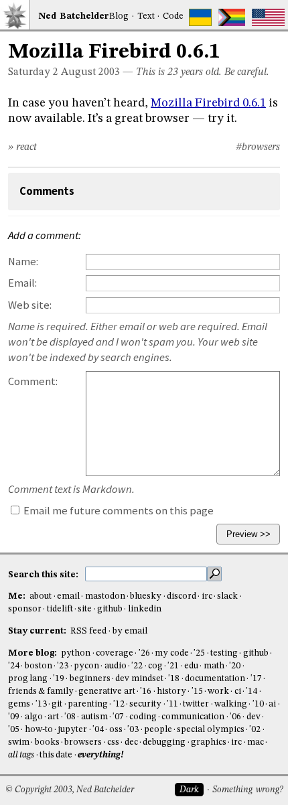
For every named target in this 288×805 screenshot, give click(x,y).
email (68, 596)
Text (146, 16)
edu (191, 666)
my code (171, 653)
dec (131, 742)
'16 (145, 691)
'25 (199, 653)
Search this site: (44, 574)
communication (192, 717)
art (53, 717)
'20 (234, 666)
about (40, 596)
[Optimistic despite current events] (268, 17)
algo (34, 717)
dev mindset (139, 678)
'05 (13, 729)
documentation (215, 678)
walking (230, 704)
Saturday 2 (33, 72)
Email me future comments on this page (117, 511)
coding (143, 717)
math (214, 666)
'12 (119, 704)
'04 (98, 729)
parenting (88, 704)
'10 (258, 704)
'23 (62, 666)
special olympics (210, 729)
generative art (106, 691)
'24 (13, 666)
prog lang (28, 678)
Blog (119, 16)
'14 (251, 691)
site (85, 609)
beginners (90, 678)
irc (207, 596)
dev (253, 717)
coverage (114, 653)
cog (155, 666)
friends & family (41, 691)
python (75, 653)
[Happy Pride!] (232, 17)
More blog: (33, 653)
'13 (41, 704)
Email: (22, 283)
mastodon (105, 596)
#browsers (258, 147)
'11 (172, 704)
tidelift (60, 609)
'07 (118, 717)
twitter (196, 704)
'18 (173, 678)
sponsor (25, 609)
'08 (70, 717)
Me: (17, 596)
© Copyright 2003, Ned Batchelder (69, 790)
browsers (83, 742)
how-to (39, 729)
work (218, 691)
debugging (164, 742)
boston (38, 666)
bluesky (145, 596)
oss (116, 729)
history (171, 691)
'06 (235, 717)
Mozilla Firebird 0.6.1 (208, 103)
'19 (58, 678)
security (145, 704)
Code (173, 16)
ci (237, 691)
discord (181, 596)
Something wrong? (247, 790)
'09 (13, 717)
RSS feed (88, 631)
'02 (255, 729)
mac (255, 742)
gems (19, 704)
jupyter (72, 729)
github (110, 609)
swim (18, 742)
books (47, 742)
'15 (197, 691)
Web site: (30, 305)
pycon (86, 666)
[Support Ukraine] (200, 17)
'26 (144, 653)
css (113, 742)
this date (56, 755)
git (57, 704)
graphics (208, 742)
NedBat (73, 16)
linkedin (144, 609)
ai (272, 704)
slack (227, 596)
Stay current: (38, 631)
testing (224, 653)
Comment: (33, 381)
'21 (173, 666)
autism (94, 717)
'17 (256, 678)
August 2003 (90, 72)
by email (130, 631)
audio (115, 666)
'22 (137, 666)
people (158, 729)
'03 (133, 729)
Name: (23, 261)
